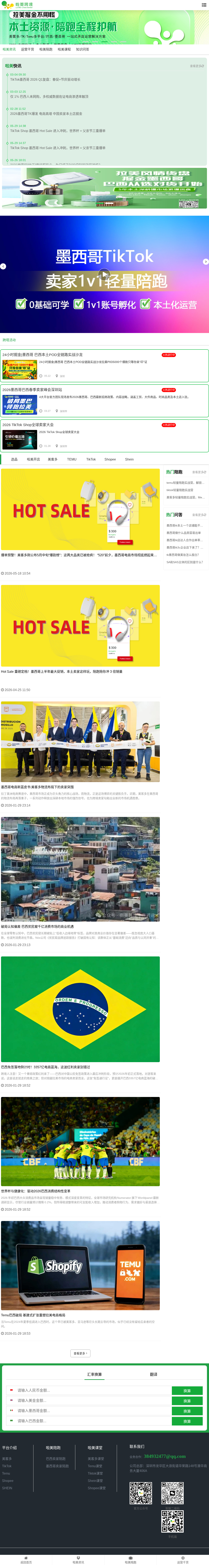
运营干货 (27, 49)
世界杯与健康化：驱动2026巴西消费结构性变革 (35, 1191)
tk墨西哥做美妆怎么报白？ (183, 554)
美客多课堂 (96, 1459)
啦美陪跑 (45, 49)
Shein (129, 459)
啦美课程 (64, 49)
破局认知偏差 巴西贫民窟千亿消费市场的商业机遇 (37, 926)
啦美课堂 (95, 1448)
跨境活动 (9, 340)
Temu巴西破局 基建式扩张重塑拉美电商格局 (33, 1315)
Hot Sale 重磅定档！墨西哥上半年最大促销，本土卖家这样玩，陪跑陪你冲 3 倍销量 (61, 671)
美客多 (53, 459)
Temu (6, 1473)
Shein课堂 (95, 1481)
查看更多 (195, 66)
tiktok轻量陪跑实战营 (180, 490)
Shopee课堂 (97, 1488)
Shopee (110, 459)
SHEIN (7, 1488)
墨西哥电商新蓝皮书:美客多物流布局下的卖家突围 (37, 787)
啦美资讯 (9, 49)
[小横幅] (104, 188)
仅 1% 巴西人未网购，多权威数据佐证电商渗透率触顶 (49, 79)
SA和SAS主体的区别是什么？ (185, 562)
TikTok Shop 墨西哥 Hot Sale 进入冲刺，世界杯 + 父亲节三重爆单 (58, 113)
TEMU (72, 459)
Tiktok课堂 (95, 1473)
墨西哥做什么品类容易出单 (184, 532)
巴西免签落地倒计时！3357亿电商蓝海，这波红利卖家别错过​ (45, 1067)
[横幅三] (104, 27)
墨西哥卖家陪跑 (57, 1466)
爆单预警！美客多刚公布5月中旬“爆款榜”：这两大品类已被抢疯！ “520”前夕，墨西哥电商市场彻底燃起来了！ (80, 555)
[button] (86, 41)
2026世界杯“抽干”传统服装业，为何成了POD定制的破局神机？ (56, 148)
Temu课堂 (95, 1466)
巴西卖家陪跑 (56, 1459)
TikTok (91, 459)
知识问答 (82, 49)
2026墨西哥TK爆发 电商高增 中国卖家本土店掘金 (46, 96)
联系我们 (137, 1447)
